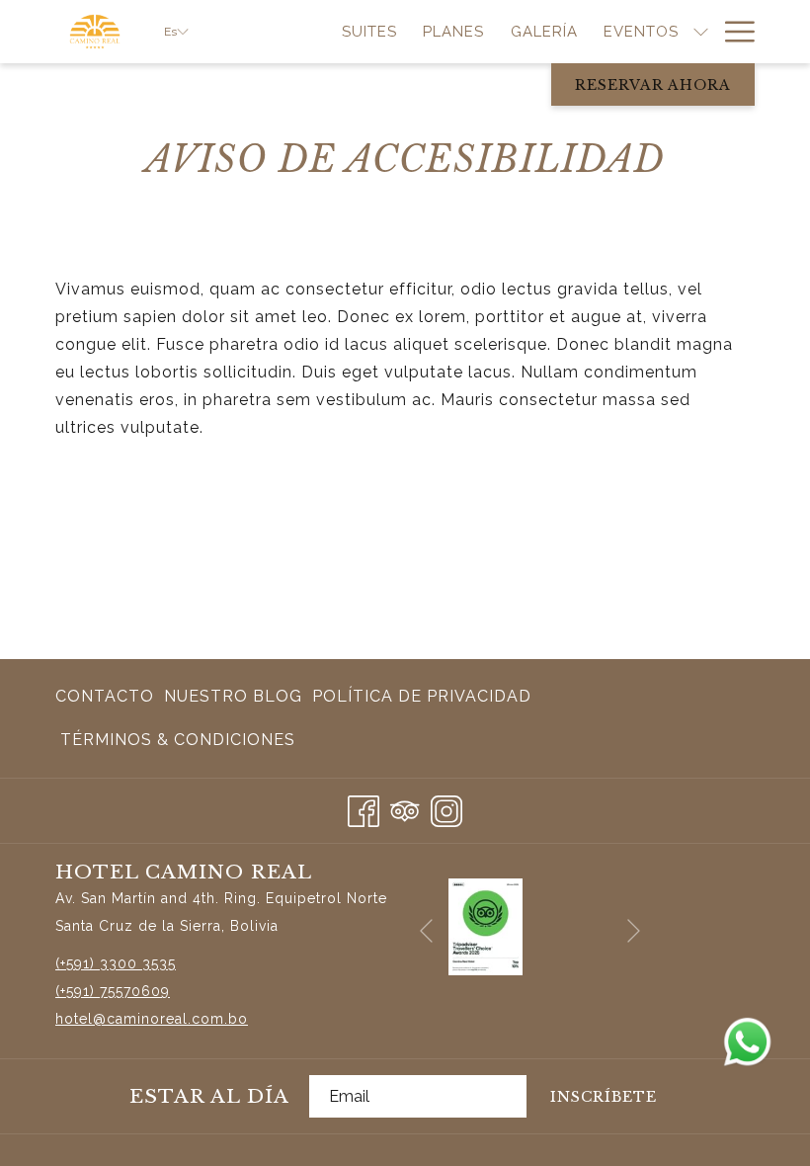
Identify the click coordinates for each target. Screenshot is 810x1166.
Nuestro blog (233, 702)
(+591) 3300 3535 (115, 963)
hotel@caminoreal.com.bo (151, 1019)
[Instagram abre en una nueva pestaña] (446, 808)
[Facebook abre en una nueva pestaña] (363, 808)
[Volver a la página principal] (94, 31)
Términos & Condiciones (177, 739)
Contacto (104, 696)
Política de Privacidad (421, 696)
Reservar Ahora (653, 85)
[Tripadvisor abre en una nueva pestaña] (405, 808)
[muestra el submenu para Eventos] (700, 31)
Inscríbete (603, 1097)
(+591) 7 (81, 991)
